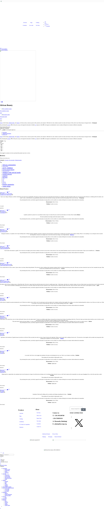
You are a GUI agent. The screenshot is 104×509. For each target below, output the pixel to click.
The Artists (39, 421)
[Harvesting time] (52, 230)
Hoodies (6, 481)
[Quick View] (9, 192)
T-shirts (6, 484)
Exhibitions (22, 421)
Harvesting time (3, 231)
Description (4, 132)
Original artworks (18, 160)
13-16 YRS (7, 489)
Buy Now (7, 128)
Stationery (21, 427)
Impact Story (39, 418)
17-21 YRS (7, 490)
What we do (39, 415)
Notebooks (4, 498)
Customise (25, 25)
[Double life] (52, 371)
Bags (31, 22)
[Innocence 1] (52, 317)
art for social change (8, 169)
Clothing (37, 22)
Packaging (50, 436)
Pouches (6, 502)
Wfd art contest (8, 495)
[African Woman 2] (4, 50)
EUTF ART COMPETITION (8, 487)
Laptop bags (7, 470)
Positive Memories (8, 494)
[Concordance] (52, 211)
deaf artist (4, 177)
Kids (6, 482)
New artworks (11, 160)
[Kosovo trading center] (52, 281)
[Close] (0, 161)
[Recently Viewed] (3, 453)
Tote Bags (7, 472)
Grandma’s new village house (5, 194)
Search (1, 454)
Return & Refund (58, 436)
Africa (1, 122)
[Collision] (52, 391)
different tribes (11, 122)
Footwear (4, 496)
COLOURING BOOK (6, 486)
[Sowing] (52, 334)
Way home (2, 300)
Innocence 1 (2, 318)
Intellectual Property (46, 433)
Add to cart (2, 128)
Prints (6, 479)
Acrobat (1, 353)
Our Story (38, 25)
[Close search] (1, 458)
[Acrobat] (52, 352)
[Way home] (52, 299)
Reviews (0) (4, 134)
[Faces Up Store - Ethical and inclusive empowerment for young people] (3, 465)
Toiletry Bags (7, 505)
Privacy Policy (55, 433)
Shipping (44, 436)
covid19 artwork (7, 174)
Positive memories (8, 184)
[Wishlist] (1, 102)
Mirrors (6, 493)
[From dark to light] (1, 114)
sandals (6, 504)
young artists (6, 186)
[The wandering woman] (1, 108)
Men (6, 483)
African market (5, 166)
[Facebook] (72, 417)
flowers (3, 178)
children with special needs (11, 172)
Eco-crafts (31, 25)
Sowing (1, 335)
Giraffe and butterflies (4, 248)
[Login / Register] (45, 22)
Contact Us (39, 426)
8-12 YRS (7, 491)
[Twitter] (79, 427)
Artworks (25, 22)
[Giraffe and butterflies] (52, 247)
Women (6, 485)
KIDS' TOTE (7, 469)
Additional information (6, 133)
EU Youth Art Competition (25, 424)
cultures (18, 122)
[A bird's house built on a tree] (52, 264)
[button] (2, 192)
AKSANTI (7, 474)
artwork (8, 124)
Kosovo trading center (4, 282)
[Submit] (83, 409)
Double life (2, 372)
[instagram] (72, 416)
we (35, 124)
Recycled (4, 499)
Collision (2, 392)
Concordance (2, 212)
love (3, 180)
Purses (6, 471)
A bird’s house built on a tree (5, 265)
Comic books (7, 476)
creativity (5, 176)
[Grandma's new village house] (52, 193)
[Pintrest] (72, 428)
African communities (9, 165)
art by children (7, 168)
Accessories (4, 468)
